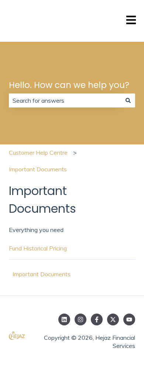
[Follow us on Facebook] (97, 319)
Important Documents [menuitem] (42, 274)
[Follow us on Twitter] (113, 319)
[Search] (128, 100)
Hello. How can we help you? (69, 85)
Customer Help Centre (38, 152)
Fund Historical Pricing (38, 248)
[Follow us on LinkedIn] (64, 319)
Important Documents (38, 169)
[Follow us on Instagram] (80, 319)
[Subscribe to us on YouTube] (129, 319)
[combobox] (65, 100)
